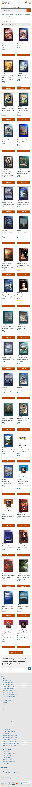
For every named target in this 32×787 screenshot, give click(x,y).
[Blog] (17, 772)
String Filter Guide (7, 729)
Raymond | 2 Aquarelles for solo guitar (7, 483)
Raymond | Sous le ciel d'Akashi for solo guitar (8, 450)
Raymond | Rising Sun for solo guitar (23, 327)
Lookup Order (6, 723)
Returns (5, 719)
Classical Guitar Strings (8, 682)
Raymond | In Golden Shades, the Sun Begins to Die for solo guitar (8, 78)
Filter (28, 10)
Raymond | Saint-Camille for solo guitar (23, 45)
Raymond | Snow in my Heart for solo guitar (8, 296)
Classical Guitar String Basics (10, 735)
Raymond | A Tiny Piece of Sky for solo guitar (23, 77)
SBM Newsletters (7, 757)
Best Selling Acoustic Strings (10, 692)
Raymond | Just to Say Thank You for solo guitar (23, 173)
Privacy (9, 775)
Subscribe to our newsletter (10, 769)
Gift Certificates (7, 717)
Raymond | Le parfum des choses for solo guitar (23, 234)
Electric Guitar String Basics (10, 739)
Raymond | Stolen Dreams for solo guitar (8, 203)
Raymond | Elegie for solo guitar (23, 607)
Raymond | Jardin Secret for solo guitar (23, 637)
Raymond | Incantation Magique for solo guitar (8, 638)
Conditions (14, 775)
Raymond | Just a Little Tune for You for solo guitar (8, 46)
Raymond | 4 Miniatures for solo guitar (7, 516)
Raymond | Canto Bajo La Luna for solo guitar (8, 546)
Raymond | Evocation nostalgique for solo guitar (8, 420)
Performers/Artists (7, 759)
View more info (7, 21)
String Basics (6, 733)
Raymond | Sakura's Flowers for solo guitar (23, 264)
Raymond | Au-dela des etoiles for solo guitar (7, 234)
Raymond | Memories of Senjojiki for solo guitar (23, 110)
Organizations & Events (9, 761)
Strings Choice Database (9, 731)
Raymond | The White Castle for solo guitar (8, 141)
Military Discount (7, 715)
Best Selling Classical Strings (10, 690)
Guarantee (3, 775)
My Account (6, 710)
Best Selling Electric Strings (10, 694)
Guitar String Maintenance (9, 741)
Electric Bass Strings (8, 688)
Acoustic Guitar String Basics (10, 737)
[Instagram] (9, 772)
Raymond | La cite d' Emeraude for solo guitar (23, 451)
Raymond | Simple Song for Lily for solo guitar (23, 142)
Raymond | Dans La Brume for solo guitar (8, 607)
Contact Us (5, 702)
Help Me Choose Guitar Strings (11, 743)
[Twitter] (6, 772)
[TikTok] (12, 772)
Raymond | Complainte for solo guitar (8, 576)
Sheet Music (9, 14)
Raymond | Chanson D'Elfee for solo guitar (23, 546)
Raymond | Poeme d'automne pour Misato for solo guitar (8, 265)
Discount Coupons (7, 712)
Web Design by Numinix (6, 778)
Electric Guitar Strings (8, 686)
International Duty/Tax (8, 721)
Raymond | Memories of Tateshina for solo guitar (8, 328)
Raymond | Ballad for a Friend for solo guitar (23, 390)
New (4, 678)
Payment (5, 708)
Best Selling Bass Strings (9, 696)
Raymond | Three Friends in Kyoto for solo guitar (22, 359)
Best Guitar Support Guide (9, 745)
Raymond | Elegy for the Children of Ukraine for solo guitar (8, 173)
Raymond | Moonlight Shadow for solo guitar (23, 203)
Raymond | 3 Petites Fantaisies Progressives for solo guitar (23, 484)
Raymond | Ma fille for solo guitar (23, 296)
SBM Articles (6, 751)
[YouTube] (14, 772)
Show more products (16, 652)
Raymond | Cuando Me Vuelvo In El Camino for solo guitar (23, 577)
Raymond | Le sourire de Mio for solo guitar (8, 109)
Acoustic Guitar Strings (8, 684)
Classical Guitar (18, 14)
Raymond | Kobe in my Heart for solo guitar (8, 390)
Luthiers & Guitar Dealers (9, 763)
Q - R (4, 16)
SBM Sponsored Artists (9, 753)
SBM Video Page (7, 755)
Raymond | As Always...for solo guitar (23, 515)
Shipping (5, 706)
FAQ (4, 704)
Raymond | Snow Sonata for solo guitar (8, 358)
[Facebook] (3, 772)
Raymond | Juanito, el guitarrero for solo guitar (23, 420)
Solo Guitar (27, 14)
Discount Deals (7, 680)
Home (2, 14)
